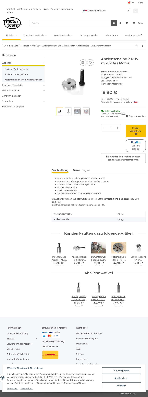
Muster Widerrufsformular (89, 333)
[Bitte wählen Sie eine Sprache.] (131, 2)
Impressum (12, 388)
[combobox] (106, 11)
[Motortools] (12, 23)
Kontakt (10, 338)
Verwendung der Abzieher (19, 343)
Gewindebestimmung (17, 333)
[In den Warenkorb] (54, 55)
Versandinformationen (18, 359)
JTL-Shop (133, 393)
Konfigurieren (121, 378)
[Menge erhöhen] (117, 128)
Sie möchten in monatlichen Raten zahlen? (123, 158)
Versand (125, 99)
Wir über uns (13, 349)
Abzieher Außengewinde (16, 69)
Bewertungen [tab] (81, 170)
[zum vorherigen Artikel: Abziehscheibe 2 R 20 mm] (137, 46)
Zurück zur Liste (11, 45)
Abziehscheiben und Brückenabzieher (23, 79)
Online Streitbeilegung (87, 338)
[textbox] (106, 11)
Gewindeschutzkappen (13, 106)
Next (141, 253)
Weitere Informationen (127, 159)
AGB (78, 348)
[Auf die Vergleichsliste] (83, 62)
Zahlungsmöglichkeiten (18, 354)
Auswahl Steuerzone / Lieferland (117, 102)
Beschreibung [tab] (60, 170)
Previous (56, 253)
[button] (120, 23)
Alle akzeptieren (121, 370)
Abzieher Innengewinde (16, 74)
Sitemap (80, 354)
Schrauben (7, 101)
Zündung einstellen (11, 95)
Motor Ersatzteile (10, 90)
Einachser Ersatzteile (12, 85)
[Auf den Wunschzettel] (90, 62)
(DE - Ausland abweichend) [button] (113, 115)
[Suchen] (114, 23)
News (140, 2)
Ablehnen (121, 385)
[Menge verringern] (104, 128)
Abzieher (6, 62)
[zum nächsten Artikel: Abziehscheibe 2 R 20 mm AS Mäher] (143, 46)
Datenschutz (27, 388)
